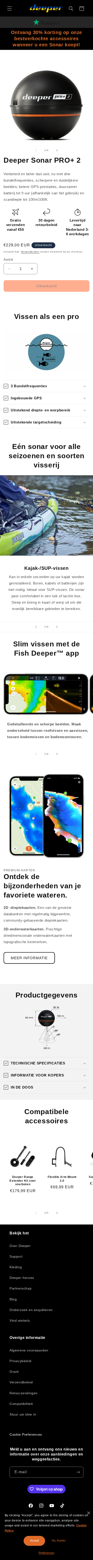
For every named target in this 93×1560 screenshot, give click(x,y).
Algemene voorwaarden (29, 1350)
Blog (13, 1299)
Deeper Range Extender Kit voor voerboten (23, 1180)
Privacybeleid (20, 1361)
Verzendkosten (30, 251)
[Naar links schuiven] (36, 150)
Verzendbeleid (21, 1382)
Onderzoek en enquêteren (31, 1310)
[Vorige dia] (36, 627)
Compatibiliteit (21, 1404)
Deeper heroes (22, 1278)
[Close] (88, 1513)
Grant (14, 1371)
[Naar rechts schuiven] (57, 150)
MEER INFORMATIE (29, 958)
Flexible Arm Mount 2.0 (62, 1178)
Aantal (8, 259)
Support (16, 1256)
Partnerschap (20, 1288)
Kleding (16, 1267)
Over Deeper (20, 1246)
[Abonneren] (78, 1472)
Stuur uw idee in (23, 1414)
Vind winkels (20, 1320)
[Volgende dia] (57, 627)
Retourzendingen (24, 1393)
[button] (9, 8)
